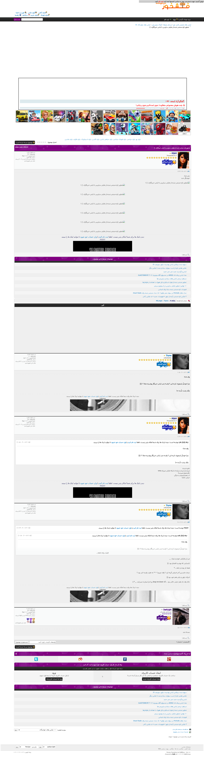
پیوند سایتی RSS (163, 749)
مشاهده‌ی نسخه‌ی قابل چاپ (180, 729)
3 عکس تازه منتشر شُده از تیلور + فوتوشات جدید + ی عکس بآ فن (164, 296)
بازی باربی (34, 15)
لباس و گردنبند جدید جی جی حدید (175, 272)
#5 (189, 627)
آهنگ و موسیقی (157, 25)
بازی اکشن (95, 139)
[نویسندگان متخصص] (27, 623)
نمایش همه (168, 654)
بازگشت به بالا (179, 749)
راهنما (17, 15)
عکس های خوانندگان (144, 25)
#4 (189, 522)
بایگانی (172, 749)
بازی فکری (77, 139)
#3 (189, 436)
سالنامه (25, 15)
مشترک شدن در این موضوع (180, 732)
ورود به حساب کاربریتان (54, 679)
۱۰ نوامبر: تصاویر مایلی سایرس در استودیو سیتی (170, 286)
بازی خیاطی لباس (106, 139)
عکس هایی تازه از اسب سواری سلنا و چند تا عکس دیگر (167, 268)
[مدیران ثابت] (33, 623)
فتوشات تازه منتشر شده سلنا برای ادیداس (172, 289)
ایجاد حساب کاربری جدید (151, 679)
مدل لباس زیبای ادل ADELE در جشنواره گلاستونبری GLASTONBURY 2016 (162, 275)
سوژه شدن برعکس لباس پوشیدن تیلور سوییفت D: (169, 264)
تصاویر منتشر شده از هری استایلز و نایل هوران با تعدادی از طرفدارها (164, 282)
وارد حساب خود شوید (88, 237)
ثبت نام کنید (103, 237)
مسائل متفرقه (167, 25)
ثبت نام (166, 19)
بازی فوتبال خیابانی (119, 139)
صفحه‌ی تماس (186, 747)
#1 (189, 171)
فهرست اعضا (20, 13)
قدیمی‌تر (186, 642)
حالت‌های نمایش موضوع (21, 147)
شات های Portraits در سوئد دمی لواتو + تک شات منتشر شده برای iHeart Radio (159, 293)
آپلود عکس (31, 13)
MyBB (173, 754)
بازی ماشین (69, 139)
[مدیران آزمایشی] (30, 623)
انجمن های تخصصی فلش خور (182, 25)
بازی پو (138, 139)
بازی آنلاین (41, 13)
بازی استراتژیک (86, 139)
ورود (174, 19)
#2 (189, 372)
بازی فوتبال (44, 15)
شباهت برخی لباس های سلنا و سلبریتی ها (171, 279)
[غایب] (170, 153)
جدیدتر (180, 642)
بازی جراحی (131, 139)
